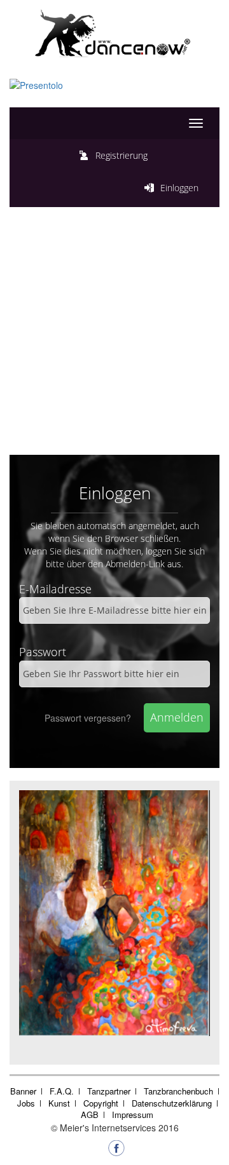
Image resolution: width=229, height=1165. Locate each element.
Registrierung (121, 155)
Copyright (100, 1103)
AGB (90, 1114)
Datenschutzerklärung (172, 1103)
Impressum (132, 1114)
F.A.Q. (62, 1091)
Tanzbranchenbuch (178, 1091)
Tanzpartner (108, 1091)
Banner (23, 1091)
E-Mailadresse (55, 588)
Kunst (59, 1103)
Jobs (26, 1103)
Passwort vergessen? (88, 717)
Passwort (42, 651)
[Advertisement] (114, 334)
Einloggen (179, 188)
